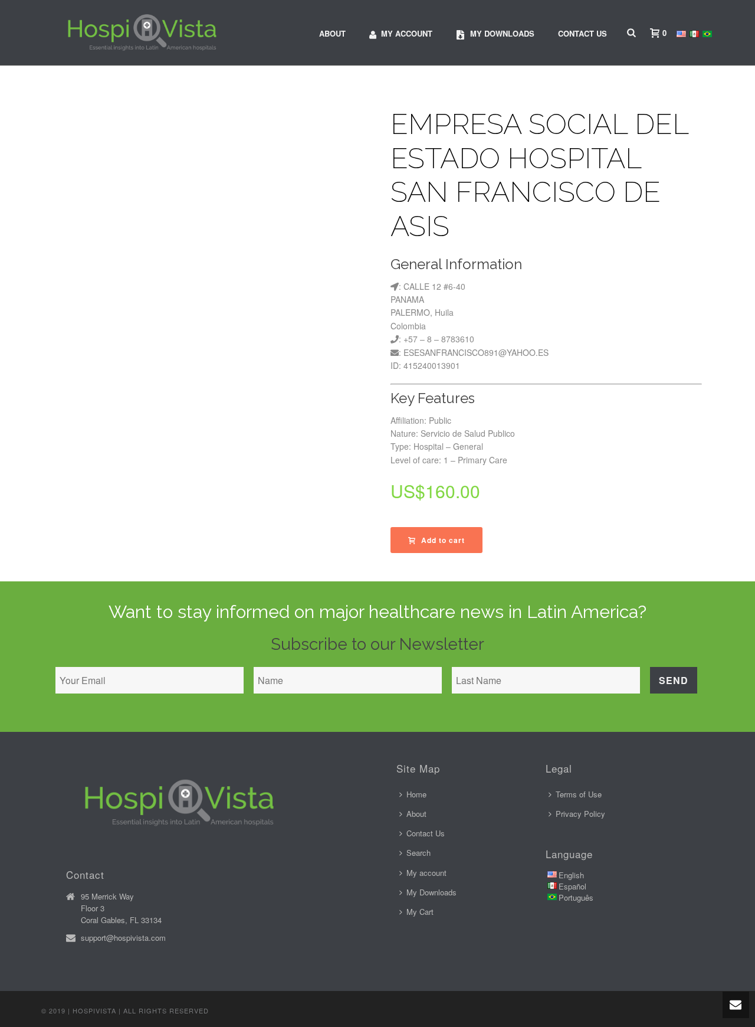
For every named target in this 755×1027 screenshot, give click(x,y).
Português (576, 897)
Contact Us (582, 33)
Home (416, 794)
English (571, 875)
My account (406, 33)
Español (572, 886)
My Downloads (431, 892)
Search (418, 852)
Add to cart (443, 540)
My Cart (420, 911)
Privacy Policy (580, 813)
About (332, 33)
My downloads (502, 33)
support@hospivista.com (123, 938)
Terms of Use (579, 794)
